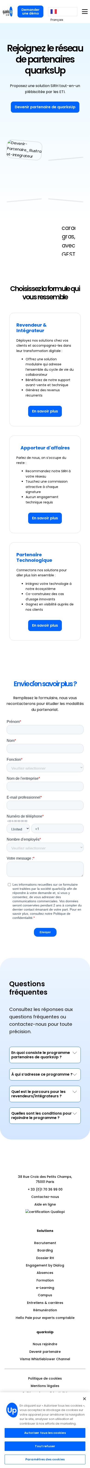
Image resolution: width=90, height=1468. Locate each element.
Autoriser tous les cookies (45, 1433)
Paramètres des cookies (45, 1459)
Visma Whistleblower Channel (45, 1359)
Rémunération (45, 1310)
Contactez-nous (45, 1196)
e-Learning (45, 1287)
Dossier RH (45, 1258)
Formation (45, 1280)
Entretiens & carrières (45, 1302)
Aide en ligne (45, 1204)
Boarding (45, 1250)
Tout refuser (45, 1446)
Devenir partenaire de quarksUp (45, 107)
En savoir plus (45, 411)
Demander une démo (30, 11)
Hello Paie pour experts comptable (45, 1317)
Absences (45, 1272)
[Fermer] (84, 1399)
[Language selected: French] (62, 11)
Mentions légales (45, 1386)
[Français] (62, 11)
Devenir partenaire (45, 1351)
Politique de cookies (45, 1378)
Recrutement (45, 1243)
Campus (45, 1295)
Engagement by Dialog (45, 1265)
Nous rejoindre (45, 1344)
